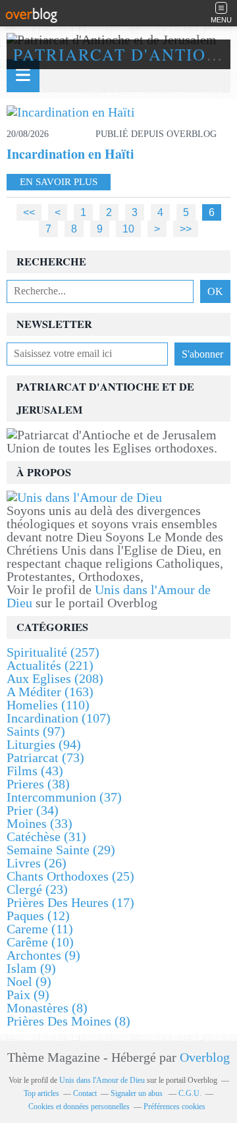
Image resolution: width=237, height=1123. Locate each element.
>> (186, 228)
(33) (39, 823)
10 (128, 228)
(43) (35, 770)
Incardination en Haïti (70, 153)
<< (29, 212)
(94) (44, 744)
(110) (48, 705)
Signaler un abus (138, 1093)
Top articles (41, 1093)
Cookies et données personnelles (79, 1106)
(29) (61, 849)
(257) (53, 652)
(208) (55, 678)
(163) (50, 691)
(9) (43, 955)
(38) (38, 784)
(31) (46, 836)
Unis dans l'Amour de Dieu (109, 596)
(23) (37, 889)
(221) (50, 665)
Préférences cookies (174, 1106)
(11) (40, 928)
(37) (64, 797)
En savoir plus (58, 182)
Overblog (205, 1057)
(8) (47, 1007)
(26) (36, 863)
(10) (40, 942)
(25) (70, 876)
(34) (33, 810)
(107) (59, 718)
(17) (70, 902)
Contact (85, 1093)
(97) (36, 731)
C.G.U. (189, 1093)
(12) (38, 915)
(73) (45, 757)
